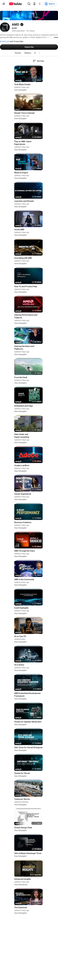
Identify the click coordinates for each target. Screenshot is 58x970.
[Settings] (39, 3)
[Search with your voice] (34, 4)
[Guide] (3, 3)
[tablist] (29, 53)
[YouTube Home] (15, 4)
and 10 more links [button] (16, 41)
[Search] (29, 3)
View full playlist (20, 90)
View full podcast (20, 885)
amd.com (5, 41)
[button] (39, 53)
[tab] (18, 53)
